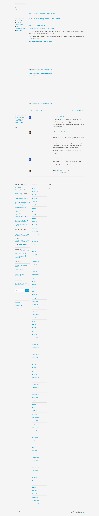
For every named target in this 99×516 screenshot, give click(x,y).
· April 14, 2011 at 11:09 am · (63, 170)
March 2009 (34, 414)
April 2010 (34, 371)
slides (20, 28)
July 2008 (34, 440)
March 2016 (34, 198)
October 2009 (35, 391)
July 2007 (34, 480)
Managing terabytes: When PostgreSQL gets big (40, 41)
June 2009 (34, 404)
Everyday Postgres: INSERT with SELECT (21, 245)
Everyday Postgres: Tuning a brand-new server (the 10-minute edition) (22, 234)
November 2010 (35, 347)
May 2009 (34, 407)
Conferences (42, 13)
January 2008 (35, 460)
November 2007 (35, 467)
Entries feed (17, 302)
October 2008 (35, 430)
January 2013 (35, 264)
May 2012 (34, 288)
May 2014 (34, 218)
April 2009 (34, 410)
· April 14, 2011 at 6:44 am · (63, 131)
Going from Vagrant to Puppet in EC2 (22, 190)
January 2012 (35, 301)
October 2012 (35, 271)
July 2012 (34, 281)
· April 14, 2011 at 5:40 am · (61, 116)
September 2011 (35, 314)
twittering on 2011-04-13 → (77, 110)
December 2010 (35, 344)
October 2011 (35, 311)
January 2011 (35, 341)
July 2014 (34, 211)
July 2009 (34, 401)
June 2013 (34, 248)
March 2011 (34, 334)
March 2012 (34, 294)
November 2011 (35, 307)
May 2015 (34, 208)
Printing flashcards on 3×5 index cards (22, 249)
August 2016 (35, 191)
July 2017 (34, 188)
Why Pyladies (18, 187)
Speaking (36, 13)
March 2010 (34, 374)
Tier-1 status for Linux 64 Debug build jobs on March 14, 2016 (22, 285)
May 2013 (34, 251)
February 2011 (35, 337)
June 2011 (34, 324)
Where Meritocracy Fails (20, 207)
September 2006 (35, 504)
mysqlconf (18, 26)
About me (53, 13)
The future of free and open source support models (21, 221)
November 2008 (35, 427)
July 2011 (34, 321)
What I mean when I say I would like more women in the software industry (22, 204)
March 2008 (34, 454)
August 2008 (35, 437)
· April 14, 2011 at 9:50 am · (61, 159)
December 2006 (35, 500)
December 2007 (35, 464)
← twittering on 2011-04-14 (35, 110)
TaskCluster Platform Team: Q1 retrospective (22, 275)
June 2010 (34, 364)
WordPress (81, 511)
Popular (30, 13)
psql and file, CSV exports (21, 214)
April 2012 (34, 291)
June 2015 (34, 204)
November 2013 (35, 234)
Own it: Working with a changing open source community (42, 28)
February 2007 (35, 497)
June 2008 (34, 444)
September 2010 (35, 354)
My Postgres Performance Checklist (21, 224)
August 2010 (35, 357)
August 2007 (35, 477)
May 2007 (34, 487)
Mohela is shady (18, 193)
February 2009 (35, 417)
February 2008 (35, 457)
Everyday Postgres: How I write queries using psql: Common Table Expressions (22, 255)
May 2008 (34, 447)
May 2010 (34, 367)
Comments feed (18, 305)
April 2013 (34, 254)
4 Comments (19, 30)
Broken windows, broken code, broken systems (22, 217)
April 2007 (34, 490)
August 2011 (35, 317)
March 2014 (34, 224)
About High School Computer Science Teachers (21, 199)
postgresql (17, 24)
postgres (19, 22)
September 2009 (35, 394)
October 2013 (35, 238)
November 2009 (35, 387)
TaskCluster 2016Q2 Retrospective (19, 270)
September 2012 (35, 274)
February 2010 (35, 377)
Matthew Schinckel (19, 253)
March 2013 (34, 258)
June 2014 (34, 214)
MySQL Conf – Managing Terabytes (37, 25)
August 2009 (35, 397)
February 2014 (35, 228)
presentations (37, 69)
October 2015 (35, 201)
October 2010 (35, 351)
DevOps (48, 13)
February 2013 (35, 261)
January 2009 (35, 420)
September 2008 (35, 434)
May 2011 (34, 327)
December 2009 (35, 384)
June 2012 (34, 284)
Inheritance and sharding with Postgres (22, 210)
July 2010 (34, 361)
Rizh (83, 512)
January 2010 (35, 381)
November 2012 (35, 268)
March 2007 (34, 494)
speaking (22, 24)
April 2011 (34, 331)
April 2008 (34, 450)
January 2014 (35, 231)
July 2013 (34, 244)
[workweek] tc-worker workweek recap (20, 279)
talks (24, 28)
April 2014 (34, 221)
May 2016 (34, 194)
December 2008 (35, 424)
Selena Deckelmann (47, 69)
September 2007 (35, 474)
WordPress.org (18, 308)
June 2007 (34, 484)
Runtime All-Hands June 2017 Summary (22, 265)
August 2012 (35, 278)
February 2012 (35, 298)
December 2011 (35, 304)
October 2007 (35, 470)
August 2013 (35, 241)
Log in (16, 298)
